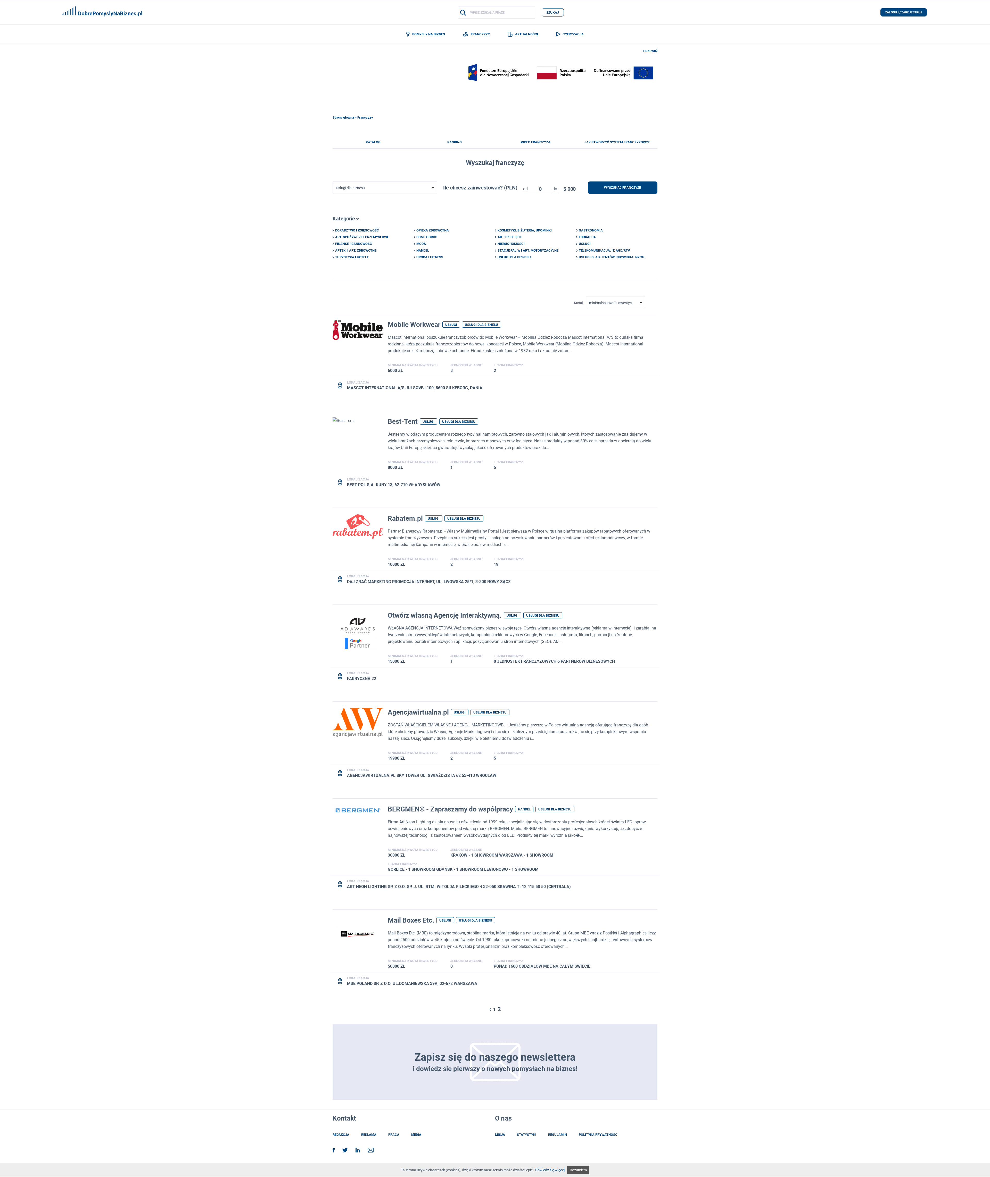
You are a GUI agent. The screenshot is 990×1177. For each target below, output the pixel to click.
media (416, 1135)
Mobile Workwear (414, 324)
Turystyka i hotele (352, 257)
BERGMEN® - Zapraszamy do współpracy (450, 809)
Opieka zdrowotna (432, 230)
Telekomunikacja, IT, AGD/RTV (604, 250)
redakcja (341, 1135)
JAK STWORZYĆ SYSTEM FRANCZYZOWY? (616, 142)
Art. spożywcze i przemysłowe (362, 237)
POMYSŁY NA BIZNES (428, 34)
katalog (373, 142)
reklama (368, 1135)
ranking (454, 142)
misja (500, 1135)
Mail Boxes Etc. (411, 920)
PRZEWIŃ (650, 51)
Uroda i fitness (429, 257)
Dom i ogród (426, 237)
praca (393, 1135)
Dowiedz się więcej (550, 1170)
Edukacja (587, 237)
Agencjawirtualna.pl (418, 712)
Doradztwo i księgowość (357, 230)
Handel (422, 250)
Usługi (585, 244)
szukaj (552, 12)
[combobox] (385, 187)
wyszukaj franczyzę (622, 187)
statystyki (526, 1135)
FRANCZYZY (480, 34)
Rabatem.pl (405, 518)
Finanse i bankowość (353, 244)
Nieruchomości (511, 244)
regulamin (557, 1135)
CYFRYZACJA (573, 34)
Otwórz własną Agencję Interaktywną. (445, 615)
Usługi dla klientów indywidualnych (611, 257)
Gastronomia (591, 230)
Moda (421, 244)
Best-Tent (403, 421)
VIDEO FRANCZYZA (535, 142)
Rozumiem (578, 1170)
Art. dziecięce (510, 237)
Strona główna (343, 117)
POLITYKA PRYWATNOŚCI (598, 1135)
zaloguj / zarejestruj (903, 12)
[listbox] (540, 187)
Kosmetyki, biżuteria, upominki (525, 230)
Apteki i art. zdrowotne (355, 250)
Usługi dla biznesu (514, 257)
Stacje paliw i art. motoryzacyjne (528, 250)
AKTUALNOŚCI (526, 34)
